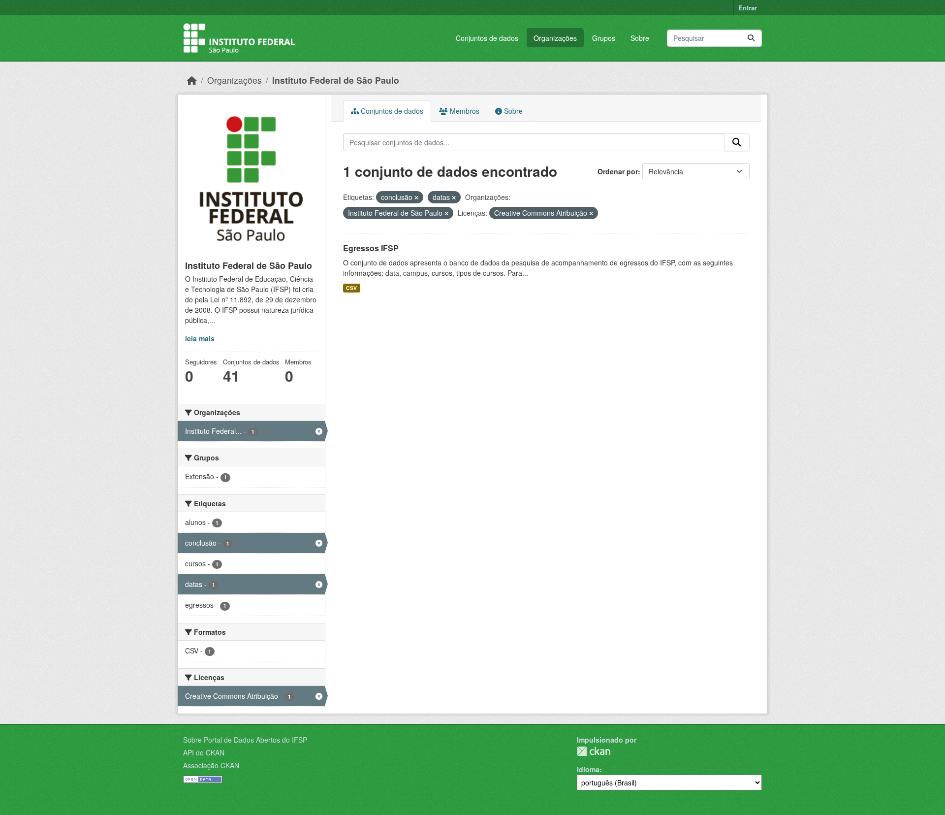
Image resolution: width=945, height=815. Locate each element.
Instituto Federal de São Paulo (335, 80)
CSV (351, 288)
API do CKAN (203, 752)
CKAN (593, 751)
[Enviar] (751, 38)
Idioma (588, 769)
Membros (463, 111)
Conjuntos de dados (487, 38)
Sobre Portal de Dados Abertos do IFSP (245, 740)
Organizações (555, 38)
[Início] (192, 80)
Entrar (747, 7)
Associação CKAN (211, 765)
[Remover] (416, 197)
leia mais (200, 338)
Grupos (603, 38)
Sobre (639, 38)
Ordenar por (618, 171)
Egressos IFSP (371, 248)
